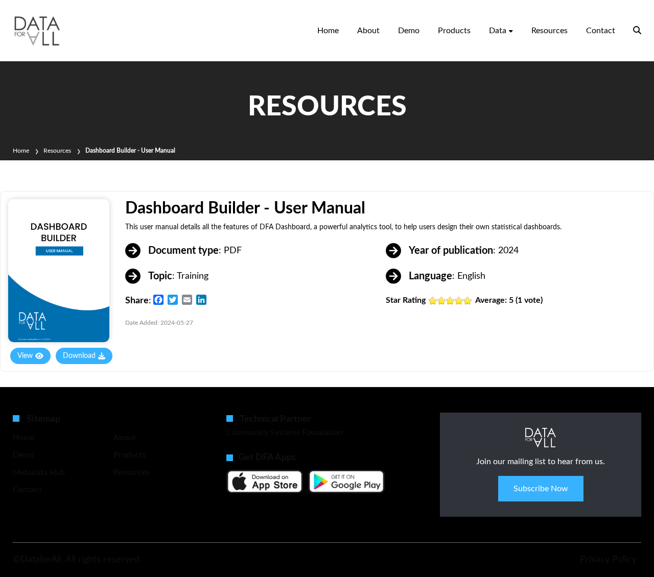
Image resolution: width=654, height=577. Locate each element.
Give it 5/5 (467, 300)
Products (454, 31)
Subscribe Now (540, 489)
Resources (549, 31)
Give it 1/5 (433, 300)
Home (328, 31)
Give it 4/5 (459, 300)
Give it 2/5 (441, 300)
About (368, 31)
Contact (600, 31)
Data (497, 31)
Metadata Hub (39, 472)
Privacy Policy (608, 559)
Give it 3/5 (450, 300)
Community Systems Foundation (284, 432)
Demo (408, 31)
